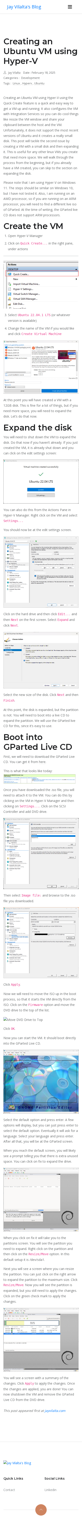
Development (30, 78)
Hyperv (27, 83)
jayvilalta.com (55, 1410)
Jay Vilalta (14, 73)
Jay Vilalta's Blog (24, 7)
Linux (17, 83)
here (42, 762)
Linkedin (50, 1490)
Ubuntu (39, 83)
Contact (9, 1490)
